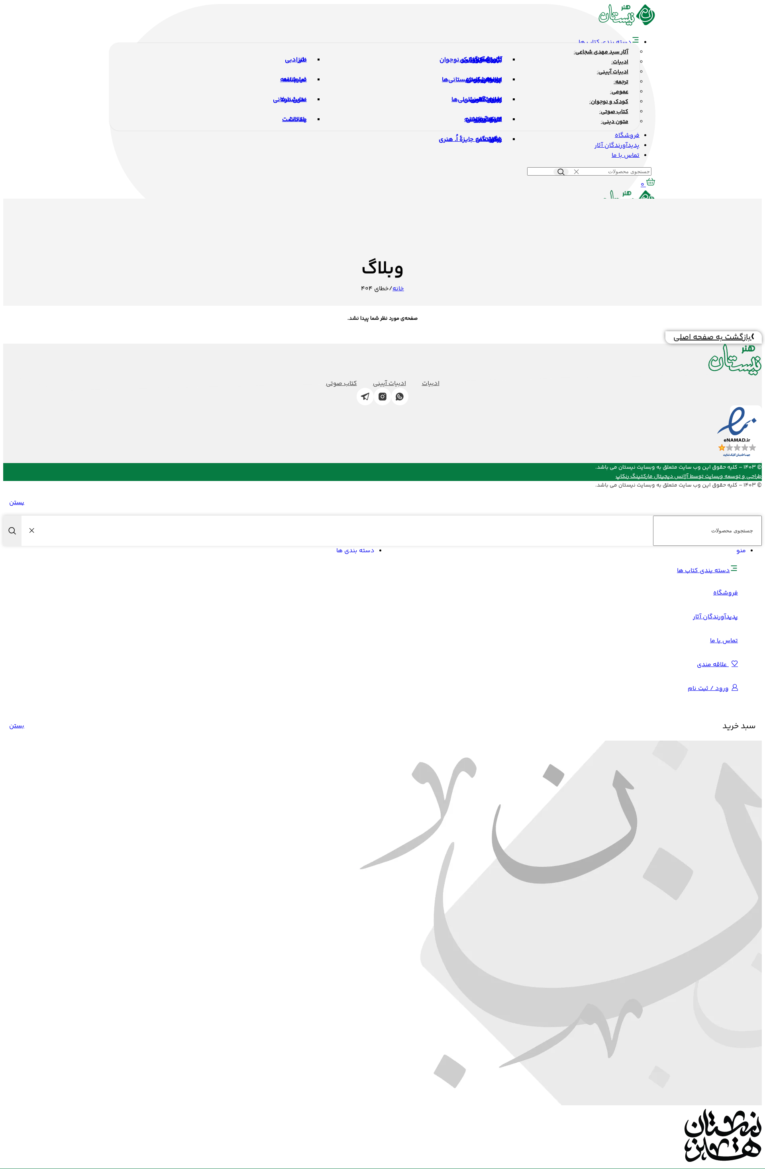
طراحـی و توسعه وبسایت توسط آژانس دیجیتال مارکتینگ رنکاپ (689, 476)
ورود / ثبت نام (708, 689)
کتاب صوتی (341, 384)
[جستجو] (561, 171)
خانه (398, 289)
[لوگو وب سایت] (626, 24)
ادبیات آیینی (389, 384)
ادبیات (430, 384)
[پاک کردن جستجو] (576, 172)
